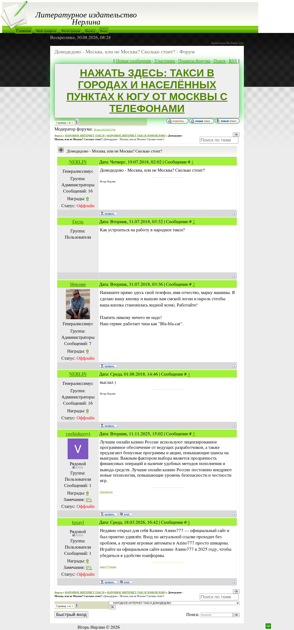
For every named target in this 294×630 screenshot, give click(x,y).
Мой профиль (46, 31)
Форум (58, 135)
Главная (23, 30)
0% (89, 499)
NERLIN (78, 161)
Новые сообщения (133, 60)
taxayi (78, 522)
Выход (90, 31)
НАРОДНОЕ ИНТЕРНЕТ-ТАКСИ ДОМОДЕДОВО (136, 135)
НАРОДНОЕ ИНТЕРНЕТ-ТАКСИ (84, 135)
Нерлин (78, 284)
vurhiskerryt (78, 433)
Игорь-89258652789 (105, 129)
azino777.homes (108, 566)
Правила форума (194, 60)
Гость (78, 221)
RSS (241, 43)
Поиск (220, 60)
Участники (164, 60)
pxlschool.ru (106, 491)
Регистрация (71, 31)
